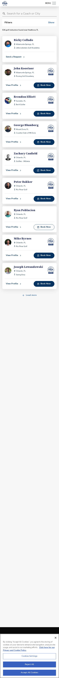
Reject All (29, 664)
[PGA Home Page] (4, 3)
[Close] (55, 638)
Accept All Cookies (29, 672)
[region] (29, 656)
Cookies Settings (29, 656)
